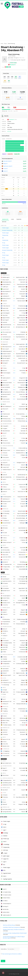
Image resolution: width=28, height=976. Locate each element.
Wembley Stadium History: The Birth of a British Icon (13, 929)
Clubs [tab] (12, 219)
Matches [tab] (4, 221)
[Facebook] (10, 974)
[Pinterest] (13, 974)
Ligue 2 (4, 861)
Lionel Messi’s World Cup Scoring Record (11, 927)
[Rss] (9, 974)
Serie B (4, 841)
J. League (5, 853)
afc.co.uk (9, 131)
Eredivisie (5, 835)
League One (5, 858)
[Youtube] (14, 974)
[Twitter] (11, 974)
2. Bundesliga (6, 844)
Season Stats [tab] (5, 219)
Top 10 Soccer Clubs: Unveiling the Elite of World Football (14, 933)
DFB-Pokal (5, 850)
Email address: (4, 949)
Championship (5, 235)
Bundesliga (5, 832)
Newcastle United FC (7, 161)
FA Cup (3, 242)
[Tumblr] (16, 974)
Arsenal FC (5, 168)
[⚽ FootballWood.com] (14, 5)
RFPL (4, 870)
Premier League (13, 62)
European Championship (7, 230)
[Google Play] (18, 974)
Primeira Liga (6, 838)
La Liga (4, 824)
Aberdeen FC (13, 64)
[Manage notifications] (3, 973)
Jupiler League (6, 856)
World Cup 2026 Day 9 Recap (9, 925)
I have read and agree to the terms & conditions (12, 953)
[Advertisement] (14, 24)
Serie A (4, 827)
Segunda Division (7, 873)
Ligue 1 (4, 830)
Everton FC (5, 171)
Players (5, 43)
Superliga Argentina (7, 879)
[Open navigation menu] (1, 4)
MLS (3, 237)
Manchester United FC (7, 166)
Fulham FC (5, 163)
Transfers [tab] (18, 219)
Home (2, 43)
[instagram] (17, 974)
